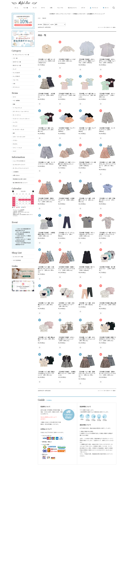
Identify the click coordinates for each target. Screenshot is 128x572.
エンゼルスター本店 (18, 256)
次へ (105, 27)
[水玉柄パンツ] (87, 292)
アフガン (15, 140)
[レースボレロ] (66, 49)
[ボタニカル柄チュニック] (66, 327)
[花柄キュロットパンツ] (66, 152)
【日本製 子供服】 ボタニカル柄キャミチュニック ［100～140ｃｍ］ (66, 339)
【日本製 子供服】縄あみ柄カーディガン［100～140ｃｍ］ (107, 304)
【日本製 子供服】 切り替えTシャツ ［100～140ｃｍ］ (107, 268)
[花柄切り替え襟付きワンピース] (66, 361)
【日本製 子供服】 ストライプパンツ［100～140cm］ (107, 129)
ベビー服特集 (16, 100)
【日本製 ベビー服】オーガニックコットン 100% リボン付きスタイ (46, 61)
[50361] (87, 49)
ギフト (43, 8)
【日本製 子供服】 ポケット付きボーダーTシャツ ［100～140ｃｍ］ (87, 234)
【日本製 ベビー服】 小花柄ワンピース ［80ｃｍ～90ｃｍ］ (87, 200)
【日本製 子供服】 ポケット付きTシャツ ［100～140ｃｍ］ (107, 95)
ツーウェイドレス (17, 108)
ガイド (83, 8)
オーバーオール (17, 115)
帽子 (14, 133)
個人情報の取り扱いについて (20, 182)
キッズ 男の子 (16, 76)
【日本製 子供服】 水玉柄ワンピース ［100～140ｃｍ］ (46, 95)
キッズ (14, 69)
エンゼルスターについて (19, 164)
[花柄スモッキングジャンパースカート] (107, 152)
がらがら (15, 144)
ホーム (16, 8)
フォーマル (60, 8)
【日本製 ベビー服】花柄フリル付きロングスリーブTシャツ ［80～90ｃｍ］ (46, 373)
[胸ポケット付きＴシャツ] (107, 83)
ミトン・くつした (17, 147)
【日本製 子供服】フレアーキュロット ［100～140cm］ (66, 129)
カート (107, 8)
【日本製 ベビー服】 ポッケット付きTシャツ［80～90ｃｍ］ (46, 129)
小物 (51, 8)
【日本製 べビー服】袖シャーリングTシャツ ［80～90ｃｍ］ (87, 95)
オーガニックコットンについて (21, 168)
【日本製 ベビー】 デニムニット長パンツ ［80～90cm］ (66, 234)
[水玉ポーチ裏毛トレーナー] (66, 292)
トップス (15, 122)
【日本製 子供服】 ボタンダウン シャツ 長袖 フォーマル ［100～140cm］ (87, 61)
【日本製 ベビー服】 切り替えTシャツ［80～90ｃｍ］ (46, 304)
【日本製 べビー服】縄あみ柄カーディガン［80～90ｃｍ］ (46, 339)
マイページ (95, 8)
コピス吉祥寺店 (17, 260)
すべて (14, 97)
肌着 (14, 104)
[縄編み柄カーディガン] (107, 292)
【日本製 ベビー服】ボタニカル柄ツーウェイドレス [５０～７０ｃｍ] (107, 234)
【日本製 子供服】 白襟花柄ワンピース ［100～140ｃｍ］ (66, 373)
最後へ (114, 27)
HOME (39, 18)
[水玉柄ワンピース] (46, 83)
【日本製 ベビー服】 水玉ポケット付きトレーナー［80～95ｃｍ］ (66, 304)
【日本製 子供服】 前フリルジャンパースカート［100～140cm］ (87, 268)
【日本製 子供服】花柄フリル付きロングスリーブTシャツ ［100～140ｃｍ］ (107, 339)
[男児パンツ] (66, 222)
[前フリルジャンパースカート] (87, 256)
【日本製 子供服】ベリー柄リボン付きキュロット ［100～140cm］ (87, 164)
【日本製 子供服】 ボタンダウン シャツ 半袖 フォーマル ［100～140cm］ (107, 61)
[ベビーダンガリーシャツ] (107, 188)
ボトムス (15, 126)
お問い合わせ (16, 175)
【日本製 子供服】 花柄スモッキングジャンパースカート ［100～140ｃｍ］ (46, 200)
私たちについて (72, 8)
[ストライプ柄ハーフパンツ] (107, 117)
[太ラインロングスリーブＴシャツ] (107, 256)
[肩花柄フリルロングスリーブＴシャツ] (107, 327)
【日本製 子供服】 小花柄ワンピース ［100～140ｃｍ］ (66, 200)
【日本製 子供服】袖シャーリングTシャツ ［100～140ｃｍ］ (66, 95)
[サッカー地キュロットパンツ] (66, 117)
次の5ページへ (109, 27)
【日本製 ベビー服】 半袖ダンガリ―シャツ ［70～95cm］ (107, 200)
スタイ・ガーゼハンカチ (19, 137)
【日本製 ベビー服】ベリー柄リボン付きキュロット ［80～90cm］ (66, 164)
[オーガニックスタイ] (46, 49)
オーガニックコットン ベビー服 (21, 54)
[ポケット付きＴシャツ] (87, 222)
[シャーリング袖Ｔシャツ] (66, 83)
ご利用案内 (15, 172)
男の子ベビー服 (17, 65)
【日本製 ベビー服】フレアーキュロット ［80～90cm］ (87, 129)
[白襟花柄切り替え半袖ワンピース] (46, 222)
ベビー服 (25, 8)
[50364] (107, 49)
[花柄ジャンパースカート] (66, 188)
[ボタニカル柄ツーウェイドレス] (107, 222)
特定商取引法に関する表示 (19, 179)
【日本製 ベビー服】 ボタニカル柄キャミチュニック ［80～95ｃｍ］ (87, 339)
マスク (14, 151)
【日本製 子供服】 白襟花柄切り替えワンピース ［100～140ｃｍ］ (46, 234)
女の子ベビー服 (17, 62)
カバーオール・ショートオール (21, 111)
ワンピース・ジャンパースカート (21, 118)
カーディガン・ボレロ (18, 129)
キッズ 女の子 (16, 72)
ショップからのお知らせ (19, 161)
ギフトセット (16, 87)
